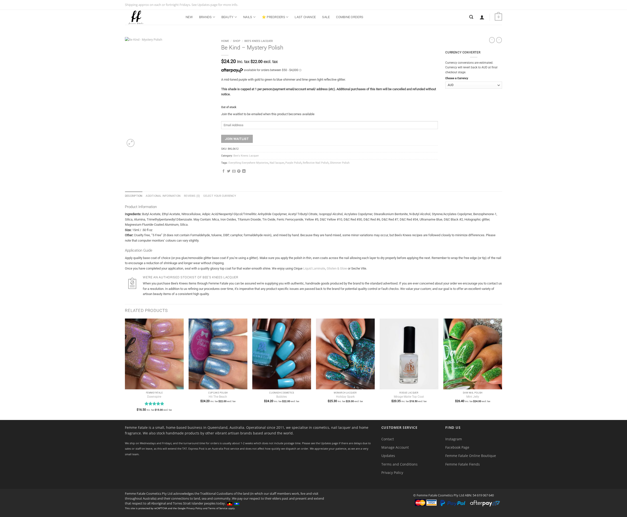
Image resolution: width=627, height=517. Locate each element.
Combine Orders (349, 17)
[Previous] (125, 368)
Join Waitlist (237, 139)
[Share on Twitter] (228, 171)
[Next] (502, 368)
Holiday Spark (345, 396)
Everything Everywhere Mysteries (248, 162)
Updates (388, 455)
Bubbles (281, 396)
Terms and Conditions (399, 464)
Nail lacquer (277, 162)
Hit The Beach (218, 396)
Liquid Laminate (314, 268)
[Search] (471, 17)
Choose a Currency (456, 78)
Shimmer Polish (340, 162)
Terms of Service (218, 508)
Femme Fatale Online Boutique (470, 455)
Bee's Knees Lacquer (258, 41)
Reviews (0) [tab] (192, 195)
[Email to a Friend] (234, 171)
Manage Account (395, 447)
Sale (326, 17)
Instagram (453, 439)
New (189, 17)
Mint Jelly (472, 396)
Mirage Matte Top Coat (409, 396)
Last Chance (305, 17)
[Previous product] (499, 40)
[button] (482, 17)
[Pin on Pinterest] (239, 171)
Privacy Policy (392, 472)
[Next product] (492, 40)
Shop (236, 41)
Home (225, 41)
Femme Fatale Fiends (462, 464)
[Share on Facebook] (223, 171)
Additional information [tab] (163, 195)
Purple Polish (293, 162)
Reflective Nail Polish (316, 162)
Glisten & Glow (337, 268)
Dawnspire (154, 396)
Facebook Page (457, 447)
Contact (387, 439)
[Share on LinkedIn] (244, 171)
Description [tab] (133, 195)
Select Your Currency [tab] (219, 195)
